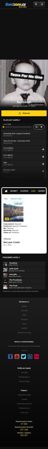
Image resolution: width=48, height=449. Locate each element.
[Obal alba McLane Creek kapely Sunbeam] (13, 212)
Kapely (24, 306)
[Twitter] (23, 356)
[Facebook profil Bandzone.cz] (10, 356)
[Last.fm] (36, 356)
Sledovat (26, 113)
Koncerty (24, 311)
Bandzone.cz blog (24, 333)
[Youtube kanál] (17, 356)
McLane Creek (16, 199)
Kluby (24, 324)
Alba (33, 191)
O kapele (24, 191)
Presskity (24, 373)
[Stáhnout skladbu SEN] (43, 164)
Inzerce (24, 350)
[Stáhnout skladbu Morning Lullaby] (43, 171)
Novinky (14, 191)
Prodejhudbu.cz (24, 377)
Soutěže (24, 328)
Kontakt (24, 399)
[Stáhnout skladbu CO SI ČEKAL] (43, 149)
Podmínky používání (24, 404)
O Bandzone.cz (24, 408)
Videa (24, 315)
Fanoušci (24, 319)
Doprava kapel (24, 381)
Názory (41, 191)
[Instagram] (30, 356)
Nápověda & (24, 395)
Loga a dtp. (24, 412)
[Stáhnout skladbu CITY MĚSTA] (43, 157)
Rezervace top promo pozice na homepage (24, 346)
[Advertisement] (24, 34)
